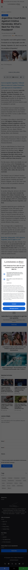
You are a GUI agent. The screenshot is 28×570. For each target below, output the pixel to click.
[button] (14, 283)
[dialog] (14, 285)
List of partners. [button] (21, 291)
